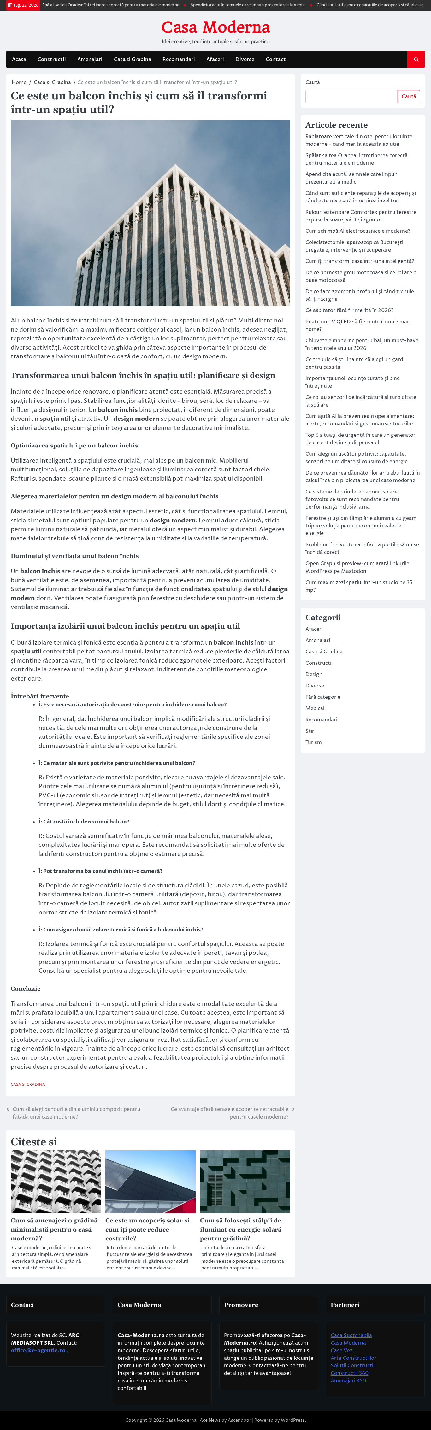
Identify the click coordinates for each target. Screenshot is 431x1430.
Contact (276, 59)
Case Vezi (342, 1350)
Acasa (19, 59)
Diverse (244, 59)
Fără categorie (322, 697)
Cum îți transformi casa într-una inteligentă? (359, 261)
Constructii (52, 59)
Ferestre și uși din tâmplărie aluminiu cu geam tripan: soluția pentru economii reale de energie (360, 526)
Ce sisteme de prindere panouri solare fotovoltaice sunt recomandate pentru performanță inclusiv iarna (352, 499)
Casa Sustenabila (351, 1335)
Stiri (310, 731)
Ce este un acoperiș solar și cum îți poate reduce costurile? (147, 1230)
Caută (312, 82)
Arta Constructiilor (353, 1358)
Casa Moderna (215, 27)
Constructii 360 (350, 1373)
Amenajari (90, 59)
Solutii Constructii (353, 1365)
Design (313, 674)
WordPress (293, 1420)
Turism (313, 742)
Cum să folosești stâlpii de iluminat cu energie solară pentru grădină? (240, 1230)
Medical (314, 708)
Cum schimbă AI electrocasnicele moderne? (357, 231)
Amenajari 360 (348, 1380)
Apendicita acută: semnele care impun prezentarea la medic (222, 5)
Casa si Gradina (132, 59)
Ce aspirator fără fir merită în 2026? (349, 310)
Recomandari (178, 59)
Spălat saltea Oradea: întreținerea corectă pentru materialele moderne (84, 5)
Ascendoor (239, 1420)
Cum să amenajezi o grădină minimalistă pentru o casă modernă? (54, 1230)
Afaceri (215, 59)
